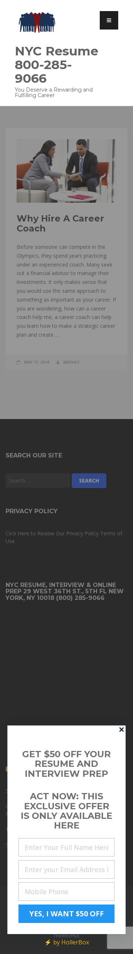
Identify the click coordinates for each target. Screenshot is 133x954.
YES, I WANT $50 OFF (66, 914)
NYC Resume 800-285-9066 (56, 64)
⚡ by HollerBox (66, 942)
